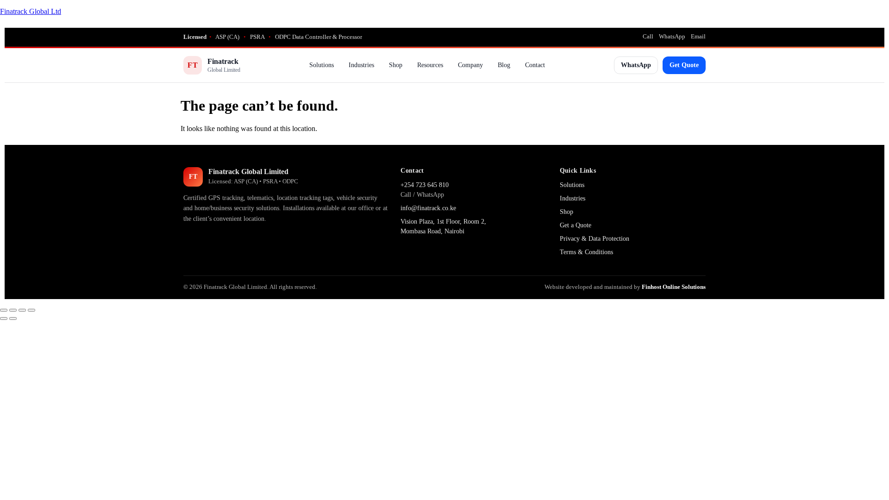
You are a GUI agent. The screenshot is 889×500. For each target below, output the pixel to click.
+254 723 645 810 (425, 184)
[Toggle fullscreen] (13, 310)
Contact (535, 65)
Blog (504, 65)
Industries (361, 65)
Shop (395, 65)
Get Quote (684, 65)
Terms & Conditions (586, 252)
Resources (430, 65)
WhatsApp (672, 36)
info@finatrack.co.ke (428, 208)
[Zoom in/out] (3, 310)
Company (470, 65)
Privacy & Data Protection (594, 238)
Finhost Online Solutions (674, 286)
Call (648, 36)
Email (698, 36)
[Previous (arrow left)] (3, 318)
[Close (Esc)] (31, 310)
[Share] (22, 310)
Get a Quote (575, 225)
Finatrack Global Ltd (30, 11)
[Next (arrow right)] (13, 318)
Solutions (321, 65)
